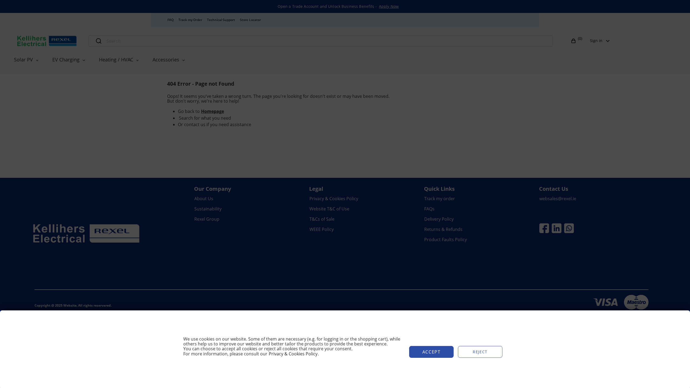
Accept (431, 352)
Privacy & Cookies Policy (293, 353)
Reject (480, 351)
